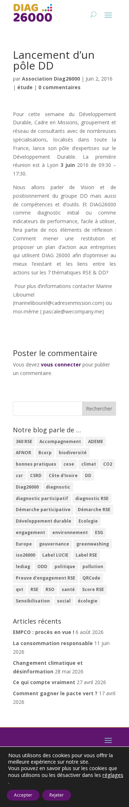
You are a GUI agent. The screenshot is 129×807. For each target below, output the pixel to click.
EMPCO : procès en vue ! (43, 632)
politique (64, 566)
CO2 (107, 464)
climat (88, 464)
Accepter (23, 795)
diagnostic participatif (42, 498)
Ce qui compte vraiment (44, 682)
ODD (42, 566)
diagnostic (58, 487)
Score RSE (93, 589)
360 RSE (24, 441)
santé (68, 589)
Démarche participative (43, 509)
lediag (23, 566)
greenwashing (92, 544)
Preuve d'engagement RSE (45, 578)
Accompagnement (60, 441)
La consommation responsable (53, 643)
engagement (30, 532)
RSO (50, 589)
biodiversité (73, 453)
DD (88, 475)
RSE (34, 589)
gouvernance (54, 544)
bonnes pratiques (36, 464)
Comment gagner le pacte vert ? (55, 693)
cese (68, 464)
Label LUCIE (55, 555)
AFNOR (23, 453)
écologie (87, 601)
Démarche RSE (94, 509)
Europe (24, 544)
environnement (70, 532)
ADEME (95, 441)
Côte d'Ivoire (63, 475)
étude (25, 87)
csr (19, 475)
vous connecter (61, 364)
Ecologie (88, 521)
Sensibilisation (33, 601)
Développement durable (43, 521)
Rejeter (56, 795)
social (64, 601)
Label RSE (86, 555)
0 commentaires (59, 87)
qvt (19, 589)
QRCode (91, 578)
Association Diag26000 (51, 78)
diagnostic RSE (92, 498)
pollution (92, 566)
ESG (99, 532)
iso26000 (25, 555)
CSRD (36, 475)
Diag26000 (27, 487)
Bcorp (45, 453)
